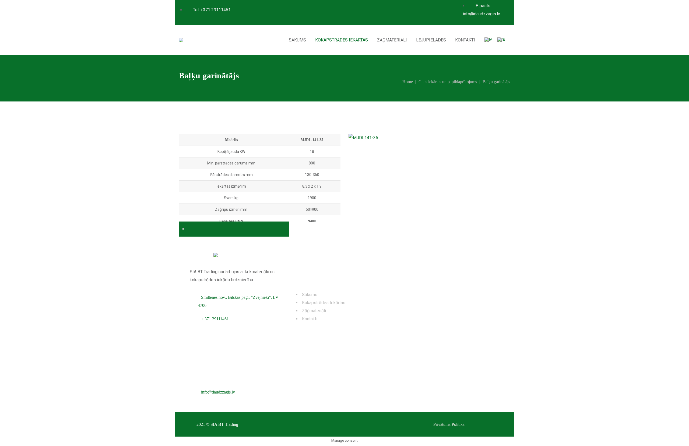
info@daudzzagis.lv (218, 392)
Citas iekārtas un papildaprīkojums (448, 81)
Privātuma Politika (449, 424)
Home (407, 81)
